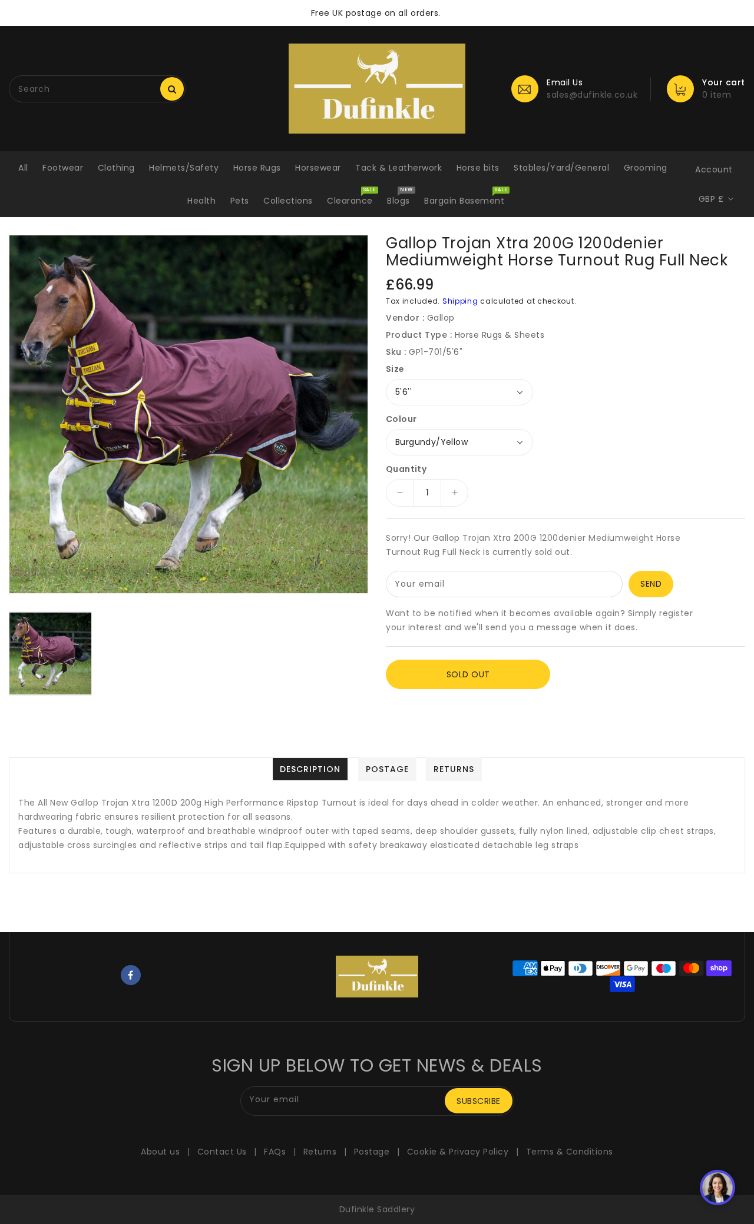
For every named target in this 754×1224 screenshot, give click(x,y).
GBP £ (711, 199)
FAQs (275, 1152)
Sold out (468, 674)
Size (395, 369)
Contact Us (222, 1152)
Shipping (460, 301)
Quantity (406, 469)
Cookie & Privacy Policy (458, 1152)
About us (160, 1152)
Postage (372, 1152)
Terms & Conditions (569, 1152)
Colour (401, 419)
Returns (320, 1152)
